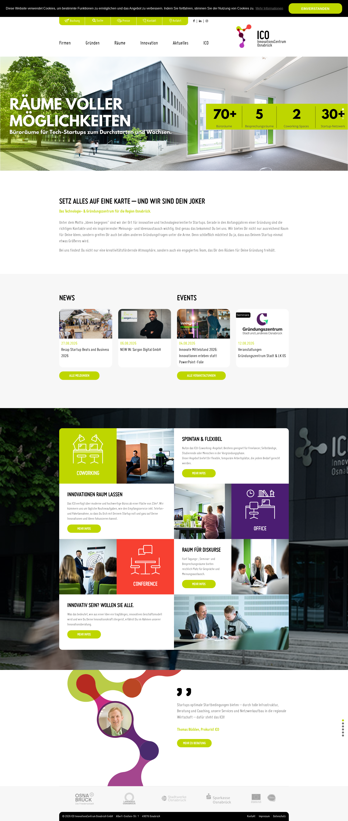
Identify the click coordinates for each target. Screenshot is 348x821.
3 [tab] (343, 115)
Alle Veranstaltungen (201, 375)
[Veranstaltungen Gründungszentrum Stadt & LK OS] (262, 324)
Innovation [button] (149, 43)
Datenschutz (279, 816)
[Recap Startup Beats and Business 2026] (85, 324)
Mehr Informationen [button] (269, 8)
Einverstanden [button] (315, 8)
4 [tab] (343, 118)
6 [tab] (343, 736)
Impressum (264, 816)
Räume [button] (119, 43)
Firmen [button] (65, 43)
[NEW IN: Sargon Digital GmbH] (144, 324)
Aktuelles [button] (180, 43)
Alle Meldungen (79, 375)
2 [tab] (343, 112)
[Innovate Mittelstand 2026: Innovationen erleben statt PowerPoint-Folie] (203, 324)
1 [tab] (343, 109)
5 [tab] (343, 733)
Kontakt (251, 816)
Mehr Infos (194, 139)
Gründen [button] (92, 43)
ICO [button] (206, 43)
